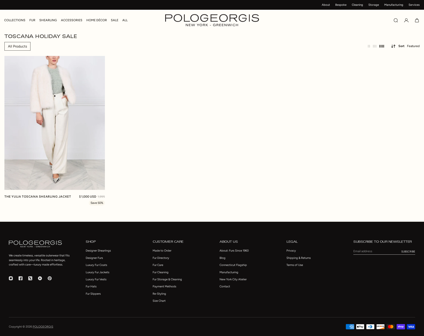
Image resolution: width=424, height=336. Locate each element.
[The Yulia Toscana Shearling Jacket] (54, 123)
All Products (17, 46)
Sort (409, 46)
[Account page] (406, 20)
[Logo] (212, 20)
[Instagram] (11, 278)
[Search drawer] (395, 20)
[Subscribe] (408, 251)
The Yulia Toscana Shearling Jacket (37, 197)
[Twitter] (30, 278)
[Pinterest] (50, 278)
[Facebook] (20, 278)
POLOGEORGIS (43, 326)
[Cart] (417, 20)
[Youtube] (40, 278)
